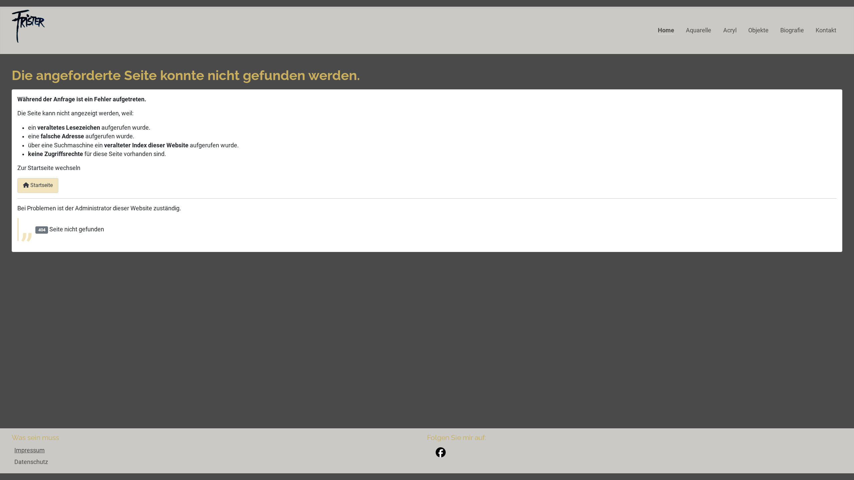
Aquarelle (698, 30)
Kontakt (826, 30)
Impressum (29, 450)
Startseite (41, 185)
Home (666, 30)
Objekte (758, 30)
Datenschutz (31, 462)
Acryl (730, 30)
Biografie (792, 30)
